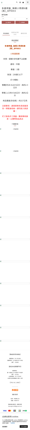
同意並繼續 (24, 426)
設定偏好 (4, 426)
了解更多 (12, 423)
